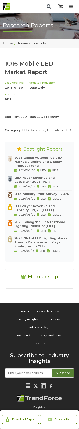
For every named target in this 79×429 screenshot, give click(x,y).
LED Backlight (34, 130)
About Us (23, 311)
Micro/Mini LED (59, 130)
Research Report (47, 311)
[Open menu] (70, 7)
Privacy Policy (38, 327)
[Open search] (48, 6)
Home (8, 43)
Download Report (23, 419)
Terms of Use (53, 319)
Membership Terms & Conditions (38, 335)
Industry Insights (27, 319)
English (38, 407)
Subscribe (63, 373)
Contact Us (61, 419)
